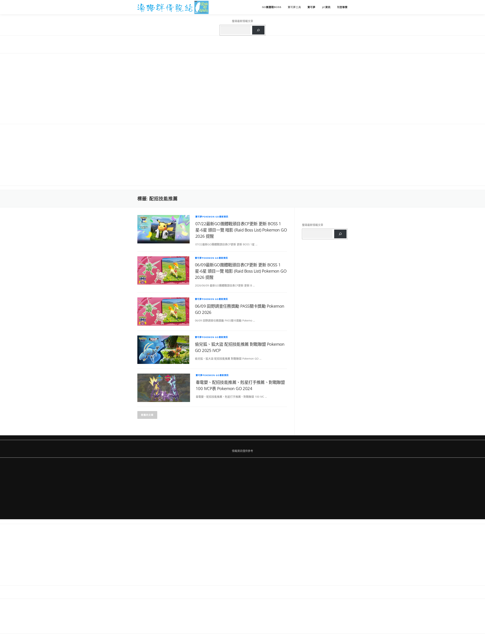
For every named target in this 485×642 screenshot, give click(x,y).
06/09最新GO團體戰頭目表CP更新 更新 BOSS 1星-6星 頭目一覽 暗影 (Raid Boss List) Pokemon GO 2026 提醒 (240, 271)
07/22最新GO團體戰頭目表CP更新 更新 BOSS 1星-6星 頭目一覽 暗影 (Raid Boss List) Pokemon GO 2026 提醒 (241, 230)
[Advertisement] (242, 88)
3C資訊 (326, 7)
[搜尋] (258, 30)
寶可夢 (311, 7)
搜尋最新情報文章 (242, 21)
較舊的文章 (147, 415)
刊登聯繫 (342, 7)
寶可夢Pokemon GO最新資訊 (211, 216)
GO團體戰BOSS (271, 7)
